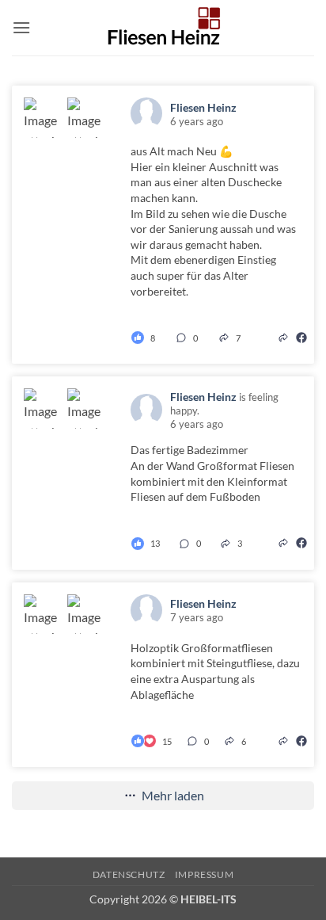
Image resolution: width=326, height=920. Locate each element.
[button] (21, 27)
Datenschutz (129, 874)
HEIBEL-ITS (208, 899)
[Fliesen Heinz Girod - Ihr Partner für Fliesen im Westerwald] (163, 27)
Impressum (204, 874)
